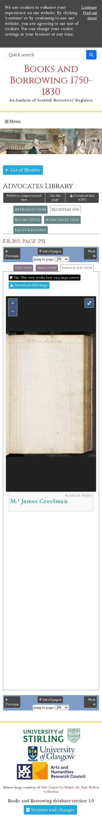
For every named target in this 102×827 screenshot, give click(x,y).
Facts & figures (30, 230)
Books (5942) (27, 220)
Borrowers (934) (62, 220)
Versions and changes (52, 809)
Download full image (30, 285)
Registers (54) (65, 209)
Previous (12, 256)
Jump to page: (43, 259)
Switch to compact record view (24, 198)
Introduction (30, 209)
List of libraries (24, 170)
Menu (14, 121)
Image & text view (77, 268)
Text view (23, 268)
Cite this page (55, 198)
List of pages (51, 251)
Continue (89, 7)
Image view (46, 268)
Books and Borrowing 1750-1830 (51, 80)
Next (91, 251)
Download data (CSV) (83, 198)
